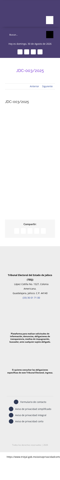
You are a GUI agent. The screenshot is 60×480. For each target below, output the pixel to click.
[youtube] (40, 51)
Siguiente (47, 86)
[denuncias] (30, 306)
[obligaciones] (30, 346)
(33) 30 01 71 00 (31, 297)
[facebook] (20, 51)
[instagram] (33, 51)
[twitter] (26, 51)
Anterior (34, 86)
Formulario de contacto (33, 402)
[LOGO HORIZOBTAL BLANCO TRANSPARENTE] (18, 8)
